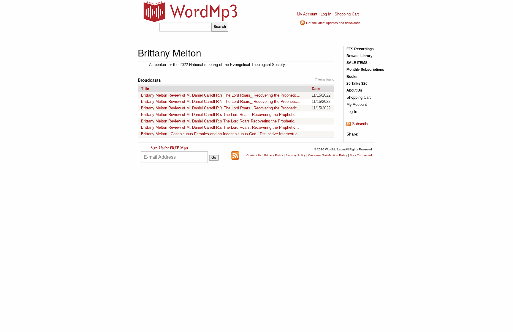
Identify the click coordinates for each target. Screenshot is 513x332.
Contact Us (254, 155)
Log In (326, 14)
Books (351, 77)
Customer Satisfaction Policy (327, 155)
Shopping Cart (347, 14)
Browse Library (359, 56)
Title (145, 88)
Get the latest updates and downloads (333, 23)
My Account (307, 14)
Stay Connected (361, 155)
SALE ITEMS (357, 63)
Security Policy (295, 155)
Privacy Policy (273, 155)
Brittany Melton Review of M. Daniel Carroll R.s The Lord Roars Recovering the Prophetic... (219, 121)
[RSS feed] (235, 155)
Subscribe (360, 124)
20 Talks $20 (357, 83)
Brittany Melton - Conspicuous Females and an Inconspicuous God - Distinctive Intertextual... (221, 134)
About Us (354, 90)
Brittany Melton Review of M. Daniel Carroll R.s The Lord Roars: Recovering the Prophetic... (220, 114)
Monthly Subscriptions (365, 69)
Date (316, 88)
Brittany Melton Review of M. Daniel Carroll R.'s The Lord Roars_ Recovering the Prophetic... (220, 95)
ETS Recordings (360, 49)
